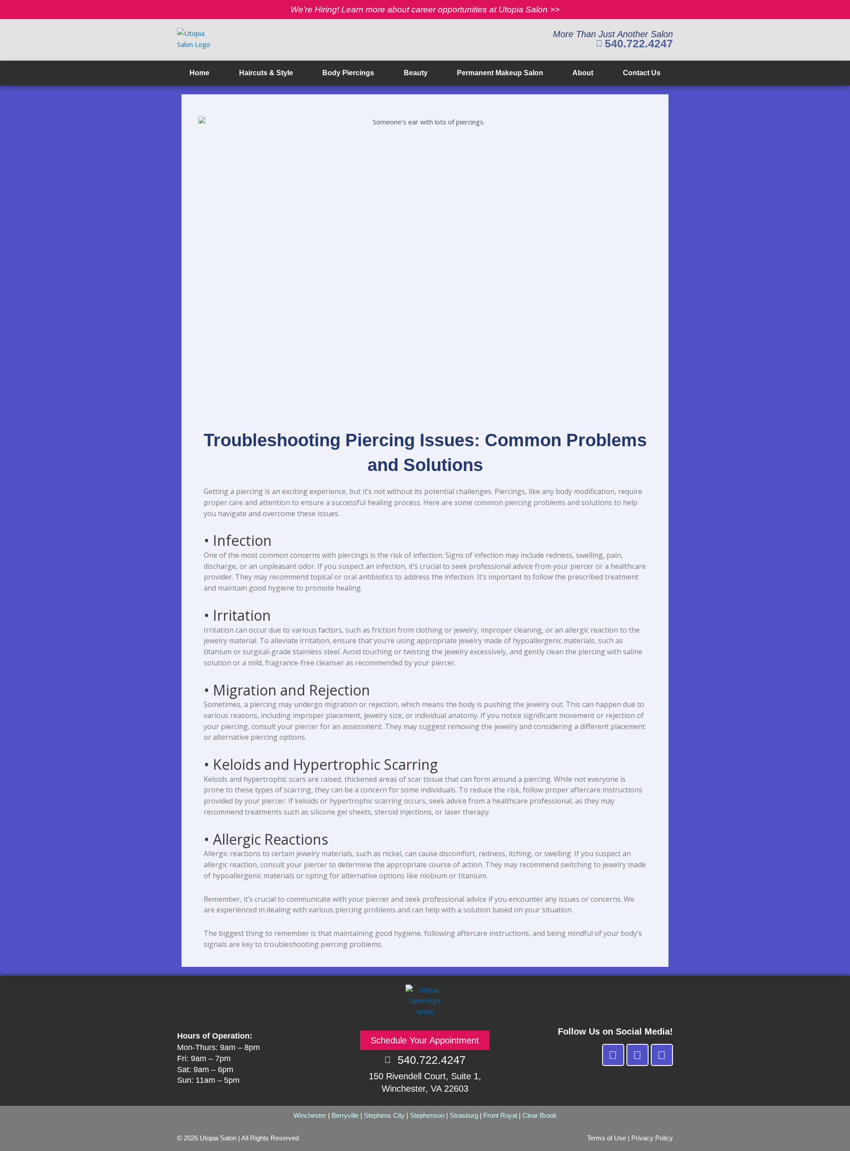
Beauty (416, 73)
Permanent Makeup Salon (500, 73)
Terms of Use (606, 1138)
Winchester (310, 1115)
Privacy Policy (652, 1138)
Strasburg (464, 1115)
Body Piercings (348, 73)
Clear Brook (539, 1115)
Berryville (345, 1115)
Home (199, 73)
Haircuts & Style (266, 73)
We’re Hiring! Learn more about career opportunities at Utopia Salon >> (425, 9)
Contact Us (642, 73)
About (582, 73)
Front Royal (500, 1115)
